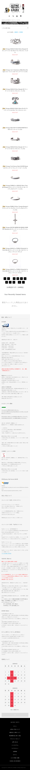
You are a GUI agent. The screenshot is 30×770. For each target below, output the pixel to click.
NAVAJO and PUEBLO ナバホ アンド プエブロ (11, 20)
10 (19, 282)
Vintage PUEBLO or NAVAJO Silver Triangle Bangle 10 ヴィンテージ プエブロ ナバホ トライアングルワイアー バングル (15, 187)
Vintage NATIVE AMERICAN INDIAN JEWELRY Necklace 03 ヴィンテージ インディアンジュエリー (15, 229)
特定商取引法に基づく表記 (15, 735)
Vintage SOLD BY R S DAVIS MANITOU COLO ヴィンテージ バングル (17, 128)
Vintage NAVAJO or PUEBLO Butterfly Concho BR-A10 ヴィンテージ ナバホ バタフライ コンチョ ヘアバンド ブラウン (15, 271)
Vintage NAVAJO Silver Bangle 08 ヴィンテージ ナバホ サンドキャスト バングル (16, 90)
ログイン (15, 754)
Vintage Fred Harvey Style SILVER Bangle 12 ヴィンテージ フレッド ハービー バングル (15, 167)
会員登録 (15, 751)
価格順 (16, 32)
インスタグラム (15, 745)
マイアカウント (15, 748)
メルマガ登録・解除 (15, 757)
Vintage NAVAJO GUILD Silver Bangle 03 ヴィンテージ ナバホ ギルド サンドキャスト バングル (15, 50)
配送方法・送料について (15, 732)
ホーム (15, 726)
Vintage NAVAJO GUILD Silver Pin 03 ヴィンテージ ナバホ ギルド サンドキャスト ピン (16, 109)
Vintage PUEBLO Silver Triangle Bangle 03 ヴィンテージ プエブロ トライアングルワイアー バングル (15, 208)
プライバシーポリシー (15, 738)
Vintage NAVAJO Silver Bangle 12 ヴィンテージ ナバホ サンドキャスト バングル (16, 147)
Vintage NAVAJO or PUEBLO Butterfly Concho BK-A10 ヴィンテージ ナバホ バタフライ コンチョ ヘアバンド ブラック (15, 250)
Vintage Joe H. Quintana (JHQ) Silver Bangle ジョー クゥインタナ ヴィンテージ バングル (15, 70)
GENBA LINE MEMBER (15, 761)
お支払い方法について (15, 729)
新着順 (21, 32)
